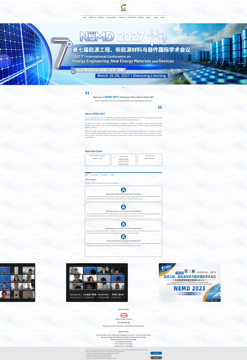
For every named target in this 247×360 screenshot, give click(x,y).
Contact (148, 17)
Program (140, 17)
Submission (121, 17)
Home (84, 17)
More (162, 17)
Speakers (100, 17)
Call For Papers (111, 17)
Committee (92, 17)
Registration (131, 17)
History (156, 17)
